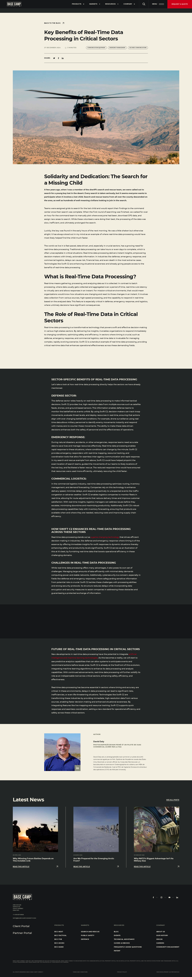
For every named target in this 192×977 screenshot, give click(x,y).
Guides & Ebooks (122, 943)
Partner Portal (22, 933)
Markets (93, 4)
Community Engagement (167, 947)
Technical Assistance (124, 939)
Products (76, 4)
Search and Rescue (90, 931)
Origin (159, 939)
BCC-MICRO (59, 943)
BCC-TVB (58, 939)
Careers (160, 943)
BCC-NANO (59, 947)
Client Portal (21, 926)
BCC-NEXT (58, 931)
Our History (162, 935)
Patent (117, 951)
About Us (160, 931)
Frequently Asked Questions (128, 947)
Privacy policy (122, 972)
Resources (110, 4)
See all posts (172, 800)
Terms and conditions (80, 972)
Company (128, 4)
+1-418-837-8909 (18, 914)
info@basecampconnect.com (24, 918)
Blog (116, 931)
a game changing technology (105, 537)
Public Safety (87, 935)
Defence (85, 939)
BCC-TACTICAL (60, 935)
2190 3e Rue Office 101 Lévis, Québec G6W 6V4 (18, 907)
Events (117, 935)
